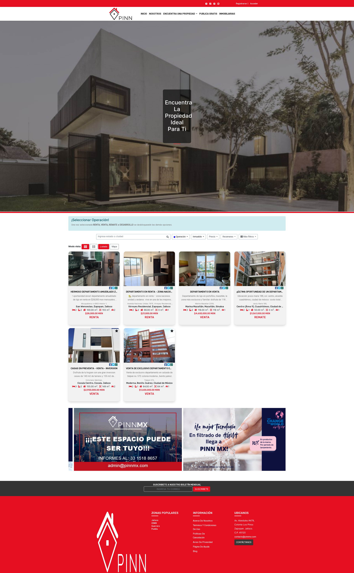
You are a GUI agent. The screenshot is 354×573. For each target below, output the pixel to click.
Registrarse (241, 3)
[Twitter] (113, 288)
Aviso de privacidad (203, 542)
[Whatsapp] (116, 288)
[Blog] (218, 3)
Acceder (254, 3)
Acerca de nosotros (203, 520)
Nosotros (155, 13)
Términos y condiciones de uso (204, 527)
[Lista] (93, 246)
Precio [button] (212, 236)
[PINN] (115, 14)
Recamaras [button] (228, 236)
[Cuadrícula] (85, 246)
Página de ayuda (201, 546)
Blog (195, 551)
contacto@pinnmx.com (245, 536)
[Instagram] (214, 3)
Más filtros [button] (248, 236)
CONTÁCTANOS (243, 542)
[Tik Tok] (210, 3)
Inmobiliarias (227, 13)
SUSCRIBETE (201, 489)
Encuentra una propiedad (179, 13)
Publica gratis (208, 13)
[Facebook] (206, 3)
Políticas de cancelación (199, 535)
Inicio (144, 13)
